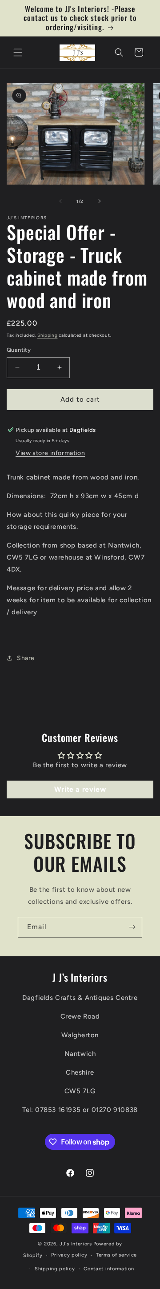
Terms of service (116, 1255)
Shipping (47, 335)
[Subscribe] (132, 927)
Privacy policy (69, 1255)
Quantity (19, 349)
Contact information (109, 1269)
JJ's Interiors (76, 1244)
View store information (50, 453)
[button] (18, 52)
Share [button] (26, 658)
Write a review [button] (80, 789)
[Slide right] (99, 201)
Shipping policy (55, 1269)
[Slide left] (60, 201)
